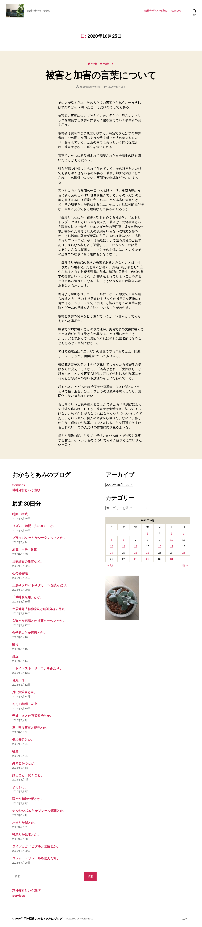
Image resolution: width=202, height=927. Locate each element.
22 (147, 552)
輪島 (15, 751)
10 (171, 539)
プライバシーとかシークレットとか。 (39, 537)
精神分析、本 (107, 63)
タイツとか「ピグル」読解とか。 (36, 846)
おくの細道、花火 (24, 704)
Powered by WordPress (79, 918)
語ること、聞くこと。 (28, 775)
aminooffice (94, 86)
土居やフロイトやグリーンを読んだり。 (40, 585)
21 (135, 552)
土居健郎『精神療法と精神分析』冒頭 (38, 609)
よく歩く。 (20, 787)
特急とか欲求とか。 (26, 834)
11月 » (184, 565)
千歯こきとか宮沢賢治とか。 (32, 715)
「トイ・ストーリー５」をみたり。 (37, 668)
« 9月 (111, 565)
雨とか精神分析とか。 (27, 798)
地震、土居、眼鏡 (24, 549)
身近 (15, 656)
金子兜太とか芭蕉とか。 (29, 632)
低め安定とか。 (23, 739)
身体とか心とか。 (24, 763)
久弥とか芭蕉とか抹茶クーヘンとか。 (39, 620)
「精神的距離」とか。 (27, 597)
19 (111, 552)
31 (171, 559)
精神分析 (92, 63)
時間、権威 (20, 514)
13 (123, 546)
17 (171, 546)
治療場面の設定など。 (27, 561)
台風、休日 (20, 680)
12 (111, 546)
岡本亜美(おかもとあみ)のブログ (43, 918)
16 (159, 546)
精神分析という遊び (156, 10)
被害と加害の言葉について (101, 75)
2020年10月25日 (117, 86)
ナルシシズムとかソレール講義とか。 (39, 810)
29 (147, 559)
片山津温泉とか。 (24, 692)
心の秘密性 (20, 573)
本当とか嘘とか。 (24, 822)
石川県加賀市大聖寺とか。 (30, 727)
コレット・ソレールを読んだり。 (36, 858)
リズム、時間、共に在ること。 (34, 526)
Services (176, 10)
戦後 (15, 644)
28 (135, 559)
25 (183, 552)
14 (135, 546)
